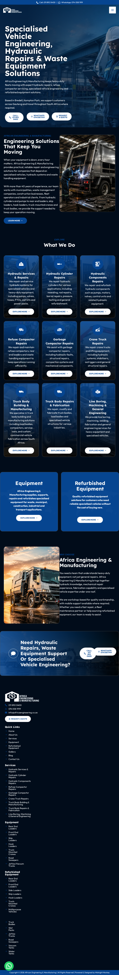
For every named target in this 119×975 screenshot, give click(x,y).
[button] (9, 966)
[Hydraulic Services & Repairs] (21, 264)
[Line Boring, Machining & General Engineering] (97, 391)
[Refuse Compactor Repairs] (21, 329)
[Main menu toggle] (112, 10)
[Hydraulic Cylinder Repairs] (59, 264)
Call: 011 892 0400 (46, 2)
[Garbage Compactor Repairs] (59, 329)
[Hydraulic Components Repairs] (97, 264)
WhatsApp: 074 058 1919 (71, 2)
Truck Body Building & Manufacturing (21, 405)
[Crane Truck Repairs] (97, 329)
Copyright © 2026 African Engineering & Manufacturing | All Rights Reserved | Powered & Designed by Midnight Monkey (59, 972)
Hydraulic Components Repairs (98, 277)
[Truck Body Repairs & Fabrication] (59, 391)
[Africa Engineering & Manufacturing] (12, 10)
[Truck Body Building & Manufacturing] (21, 391)
